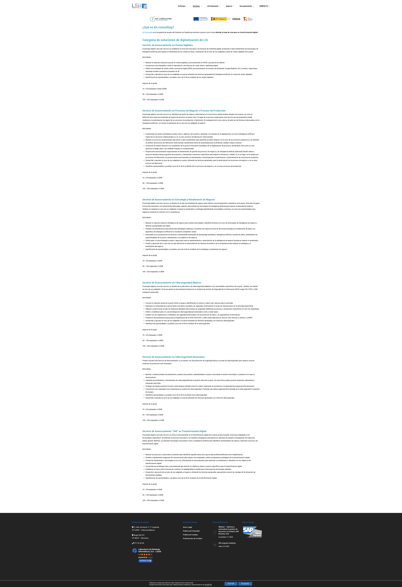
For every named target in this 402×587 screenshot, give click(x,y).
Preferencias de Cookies (192, 538)
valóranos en (144, 561)
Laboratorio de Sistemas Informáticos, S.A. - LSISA (149, 550)
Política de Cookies (190, 535)
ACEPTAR (231, 584)
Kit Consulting (147, 32)
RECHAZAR (245, 584)
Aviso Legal (187, 527)
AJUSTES (208, 585)
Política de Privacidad (191, 531)
